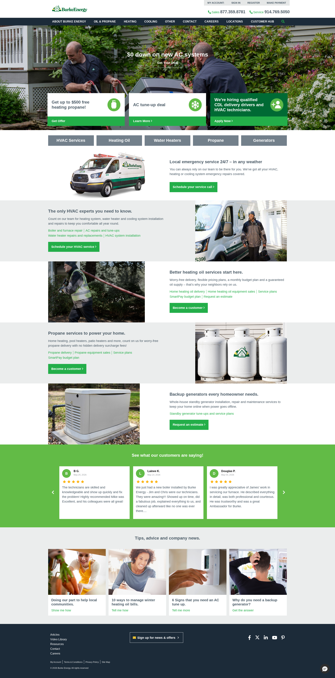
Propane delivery (60, 352)
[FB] (249, 638)
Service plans (267, 291)
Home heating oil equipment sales (231, 291)
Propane (216, 140)
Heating (130, 21)
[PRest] (283, 638)
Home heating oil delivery (187, 291)
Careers (211, 21)
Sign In (235, 2)
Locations (234, 21)
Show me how (61, 610)
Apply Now (223, 121)
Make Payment (276, 2)
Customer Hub (262, 21)
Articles (54, 634)
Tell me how (120, 610)
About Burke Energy (69, 21)
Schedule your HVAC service (73, 246)
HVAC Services (71, 140)
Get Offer (58, 121)
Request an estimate (218, 296)
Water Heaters (167, 140)
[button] (325, 669)
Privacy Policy (92, 662)
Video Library (58, 639)
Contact (190, 21)
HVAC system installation (122, 235)
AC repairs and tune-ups (102, 230)
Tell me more (181, 610)
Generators (264, 140)
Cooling (150, 21)
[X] (257, 638)
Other (170, 21)
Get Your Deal (167, 63)
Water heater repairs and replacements (75, 235)
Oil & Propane (105, 21)
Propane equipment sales (92, 352)
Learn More (142, 121)
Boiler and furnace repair (65, 230)
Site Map (106, 662)
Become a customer (188, 308)
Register (253, 2)
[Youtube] (274, 638)
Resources (57, 644)
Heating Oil (119, 140)
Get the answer (243, 610)
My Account (55, 662)
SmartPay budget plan (185, 296)
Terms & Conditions (73, 662)
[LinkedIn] (266, 638)
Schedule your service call (193, 187)
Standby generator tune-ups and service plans (202, 413)
